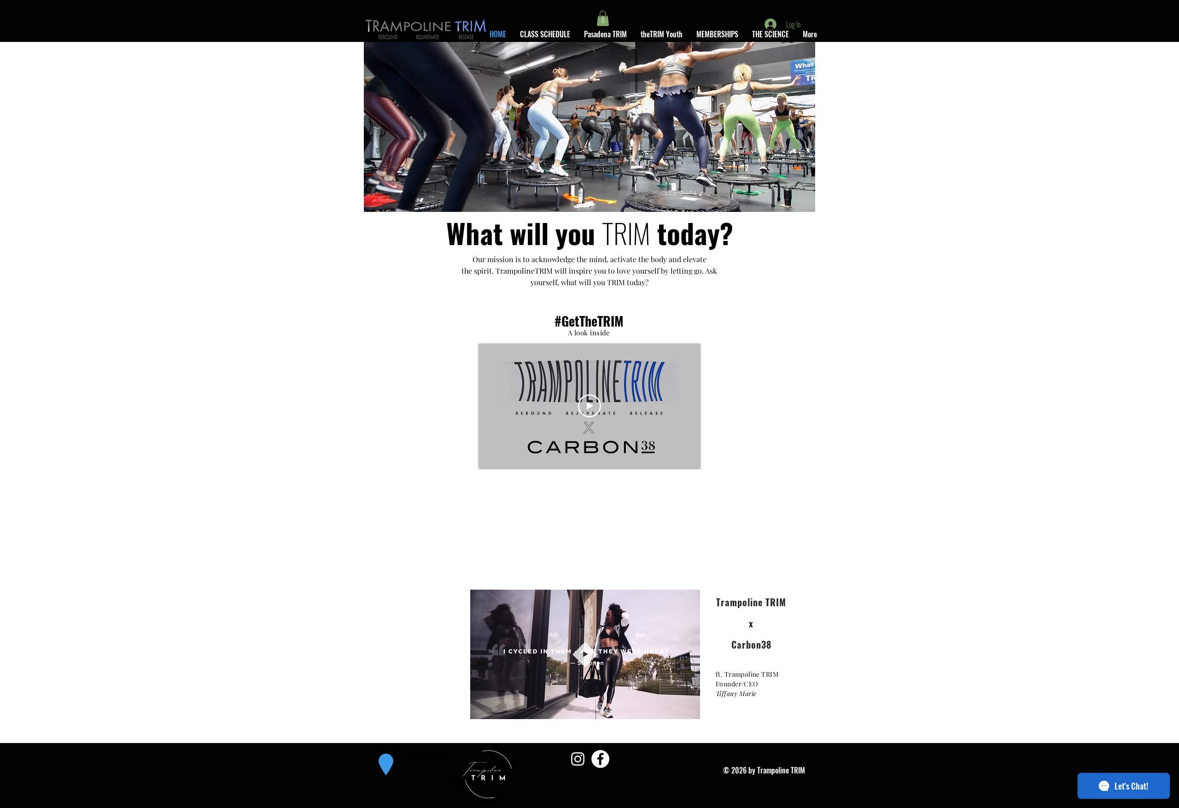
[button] (602, 18)
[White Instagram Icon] (578, 759)
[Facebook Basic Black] (386, 751)
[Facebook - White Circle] (600, 759)
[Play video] (589, 405)
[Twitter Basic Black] (395, 751)
